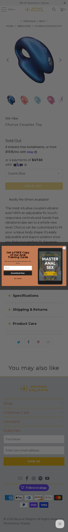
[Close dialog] (64, 248)
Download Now (18, 273)
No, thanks (18, 278)
